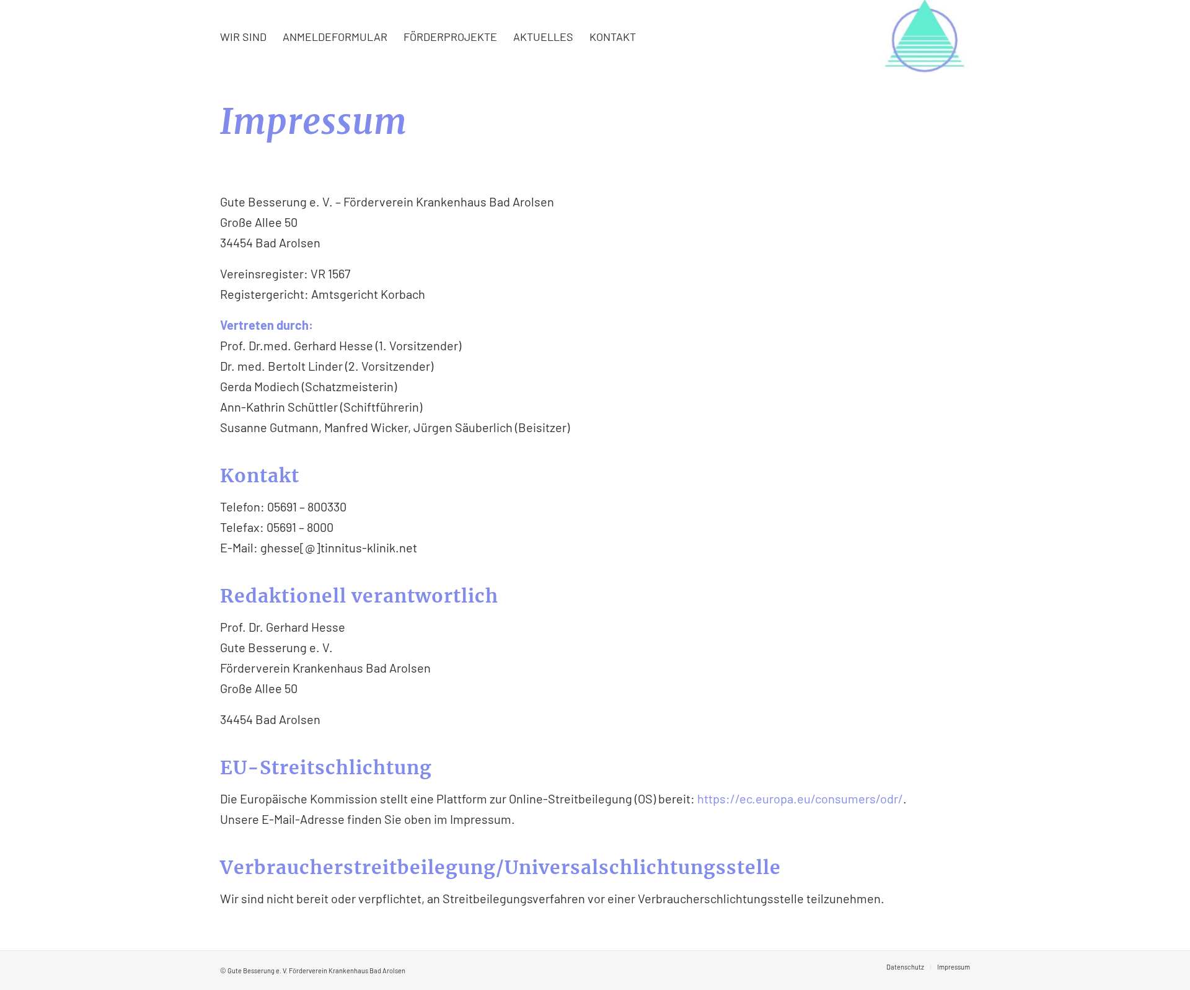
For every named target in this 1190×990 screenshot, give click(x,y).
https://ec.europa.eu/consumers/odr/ (800, 798)
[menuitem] (243, 36)
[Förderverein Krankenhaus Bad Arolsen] (925, 36)
